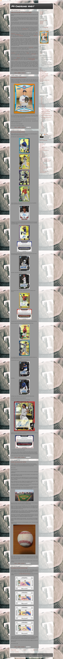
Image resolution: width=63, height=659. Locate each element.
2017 (41, 101)
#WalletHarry (42, 163)
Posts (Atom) (17, 651)
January (43, 128)
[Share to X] (28, 72)
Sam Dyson (41, 170)
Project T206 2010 (42, 72)
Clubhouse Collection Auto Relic (44, 161)
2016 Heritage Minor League (44, 159)
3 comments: (23, 563)
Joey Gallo (41, 13)
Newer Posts (13, 649)
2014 (41, 129)
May (42, 123)
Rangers (41, 151)
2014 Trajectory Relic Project (44, 73)
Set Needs (41, 70)
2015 (41, 103)
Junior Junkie (31, 47)
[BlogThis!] (27, 72)
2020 (41, 97)
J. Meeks (46, 134)
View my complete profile (43, 140)
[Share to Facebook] (29, 72)
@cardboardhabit (45, 27)
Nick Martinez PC (18, 34)
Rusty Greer (21, 35)
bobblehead (18, 57)
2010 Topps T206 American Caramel (24, 573)
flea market (16, 59)
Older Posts (35, 649)
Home (24, 649)
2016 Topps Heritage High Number (45, 160)
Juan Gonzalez (42, 153)
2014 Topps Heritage (43, 164)
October (43, 107)
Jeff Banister (41, 169)
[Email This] (26, 72)
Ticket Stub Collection (43, 76)
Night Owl (32, 59)
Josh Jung (41, 14)
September (43, 108)
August (43, 119)
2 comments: (23, 127)
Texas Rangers (42, 143)
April (42, 124)
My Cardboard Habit (22, 6)
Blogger (42, 655)
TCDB (46, 20)
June (42, 122)
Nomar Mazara (42, 154)
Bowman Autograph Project (44, 75)
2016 (41, 102)
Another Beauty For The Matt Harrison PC (18, 77)
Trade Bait (41, 81)
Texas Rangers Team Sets (44, 171)
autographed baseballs (31, 58)
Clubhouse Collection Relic (44, 150)
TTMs (41, 53)
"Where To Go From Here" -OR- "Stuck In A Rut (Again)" (21, 12)
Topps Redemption (42, 172)
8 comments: (23, 457)
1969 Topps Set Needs (43, 71)
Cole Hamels (42, 149)
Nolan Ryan (41, 162)
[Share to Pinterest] (30, 72)
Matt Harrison (42, 11)
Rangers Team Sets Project (44, 74)
